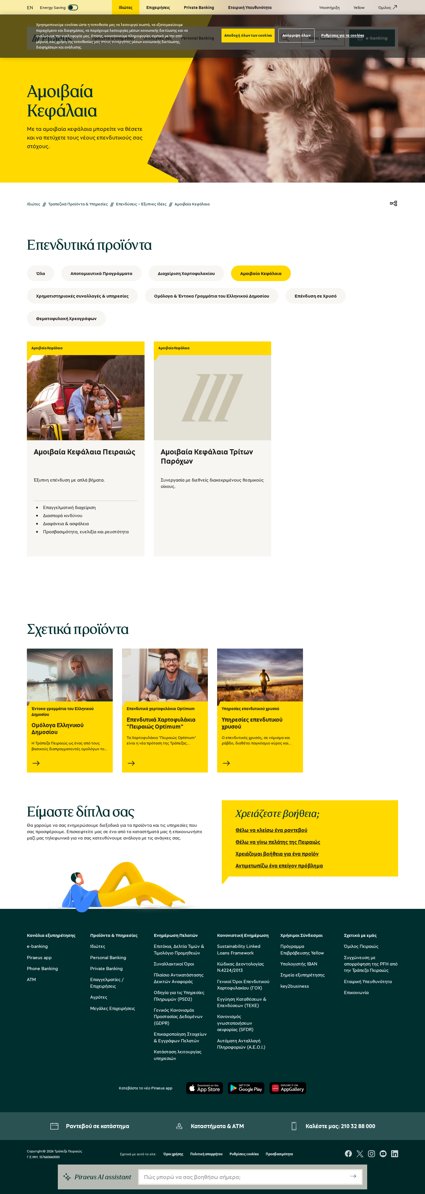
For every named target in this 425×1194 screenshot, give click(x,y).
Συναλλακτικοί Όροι (174, 964)
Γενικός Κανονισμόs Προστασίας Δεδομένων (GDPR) (178, 1016)
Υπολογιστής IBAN (298, 964)
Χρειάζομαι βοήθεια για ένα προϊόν (277, 853)
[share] (393, 204)
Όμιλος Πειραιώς (361, 946)
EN (30, 7)
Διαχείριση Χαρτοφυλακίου (186, 273)
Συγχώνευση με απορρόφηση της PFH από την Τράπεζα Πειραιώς (371, 964)
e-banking (37, 946)
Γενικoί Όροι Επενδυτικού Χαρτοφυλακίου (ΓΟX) (243, 984)
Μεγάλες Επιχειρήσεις (112, 1008)
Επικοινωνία (356, 992)
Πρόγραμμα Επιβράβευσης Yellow (302, 949)
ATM (31, 979)
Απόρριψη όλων (296, 35)
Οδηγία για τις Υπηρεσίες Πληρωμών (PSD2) (179, 995)
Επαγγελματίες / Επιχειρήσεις (106, 982)
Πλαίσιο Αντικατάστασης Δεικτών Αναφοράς (179, 978)
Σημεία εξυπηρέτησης (302, 975)
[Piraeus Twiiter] (359, 1154)
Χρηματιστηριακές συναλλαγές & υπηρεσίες (82, 296)
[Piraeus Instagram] (371, 1154)
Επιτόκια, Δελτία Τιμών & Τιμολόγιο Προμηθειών (179, 949)
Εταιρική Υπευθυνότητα (368, 981)
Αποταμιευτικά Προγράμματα (101, 273)
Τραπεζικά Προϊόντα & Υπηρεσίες (78, 204)
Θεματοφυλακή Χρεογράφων (66, 318)
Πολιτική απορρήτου (206, 1154)
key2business (294, 986)
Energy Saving (53, 7)
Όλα (40, 273)
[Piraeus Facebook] (348, 1154)
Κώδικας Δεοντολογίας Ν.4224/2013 (240, 967)
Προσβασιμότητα (279, 1154)
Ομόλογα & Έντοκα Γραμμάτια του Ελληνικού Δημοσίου (211, 296)
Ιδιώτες (33, 204)
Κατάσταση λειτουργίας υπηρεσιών (178, 1054)
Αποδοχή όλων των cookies (248, 35)
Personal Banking (108, 957)
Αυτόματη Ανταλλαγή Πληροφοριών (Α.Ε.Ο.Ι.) (241, 1043)
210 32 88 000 (358, 1126)
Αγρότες (98, 997)
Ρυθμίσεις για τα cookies (342, 35)
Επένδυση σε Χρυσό (316, 296)
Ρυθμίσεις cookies (244, 1154)
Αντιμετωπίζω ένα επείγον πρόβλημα (279, 865)
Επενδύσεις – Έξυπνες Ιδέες (141, 204)
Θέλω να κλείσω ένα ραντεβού (271, 830)
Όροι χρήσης (173, 1154)
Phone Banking (42, 968)
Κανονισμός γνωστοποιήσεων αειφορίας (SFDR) (235, 1023)
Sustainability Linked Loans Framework (238, 949)
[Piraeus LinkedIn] (394, 1154)
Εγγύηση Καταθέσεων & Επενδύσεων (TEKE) (241, 1002)
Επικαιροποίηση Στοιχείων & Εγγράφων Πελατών (180, 1037)
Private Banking (106, 968)
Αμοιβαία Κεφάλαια (261, 273)
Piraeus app (39, 957)
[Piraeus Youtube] (383, 1154)
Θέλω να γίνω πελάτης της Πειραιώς (278, 841)
